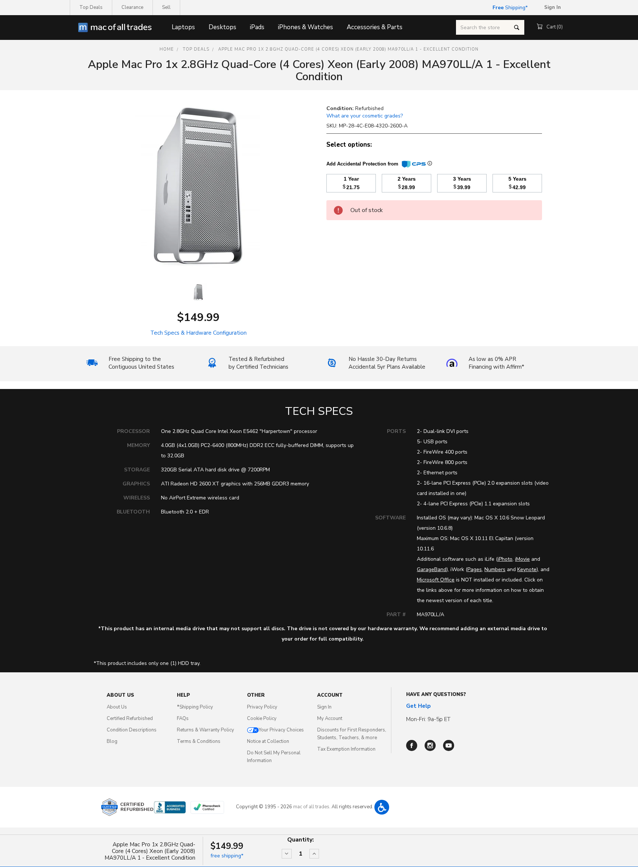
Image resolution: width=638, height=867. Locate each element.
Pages (474, 569)
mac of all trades (311, 806)
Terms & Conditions (198, 741)
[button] (381, 807)
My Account (329, 718)
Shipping (509, 7)
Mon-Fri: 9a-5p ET (428, 719)
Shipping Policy (195, 707)
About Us (117, 707)
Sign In (324, 707)
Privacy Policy (262, 707)
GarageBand (431, 569)
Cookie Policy (262, 718)
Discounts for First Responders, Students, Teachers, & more (351, 734)
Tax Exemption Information (346, 749)
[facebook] (411, 745)
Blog (112, 741)
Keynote (526, 569)
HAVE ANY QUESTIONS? (436, 694)
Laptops (183, 27)
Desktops (222, 27)
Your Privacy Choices (281, 730)
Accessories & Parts (374, 27)
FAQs (183, 718)
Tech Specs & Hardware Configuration (198, 333)
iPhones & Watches (305, 27)
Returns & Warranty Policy (205, 730)
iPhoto (505, 559)
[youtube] (448, 745)
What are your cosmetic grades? (364, 115)
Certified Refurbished (130, 718)
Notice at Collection (268, 741)
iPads (257, 27)
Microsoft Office (436, 579)
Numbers (494, 569)
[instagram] (430, 745)
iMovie (522, 559)
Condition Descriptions (132, 730)
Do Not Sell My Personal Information (274, 757)
